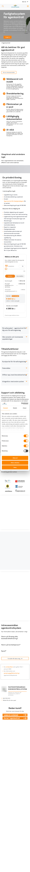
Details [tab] (15, 408)
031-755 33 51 (6, 698)
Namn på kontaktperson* (10, 645)
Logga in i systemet (11, 715)
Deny (15, 467)
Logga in (7, 37)
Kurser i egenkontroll (12, 718)
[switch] (26, 441)
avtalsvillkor (9, 667)
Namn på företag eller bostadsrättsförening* (9, 637)
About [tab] (24, 408)
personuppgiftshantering (11, 673)
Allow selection (15, 462)
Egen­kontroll (6, 43)
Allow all (15, 458)
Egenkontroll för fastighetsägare (14, 201)
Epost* (3, 651)
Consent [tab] (5, 408)
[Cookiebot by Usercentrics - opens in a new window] (21, 403)
